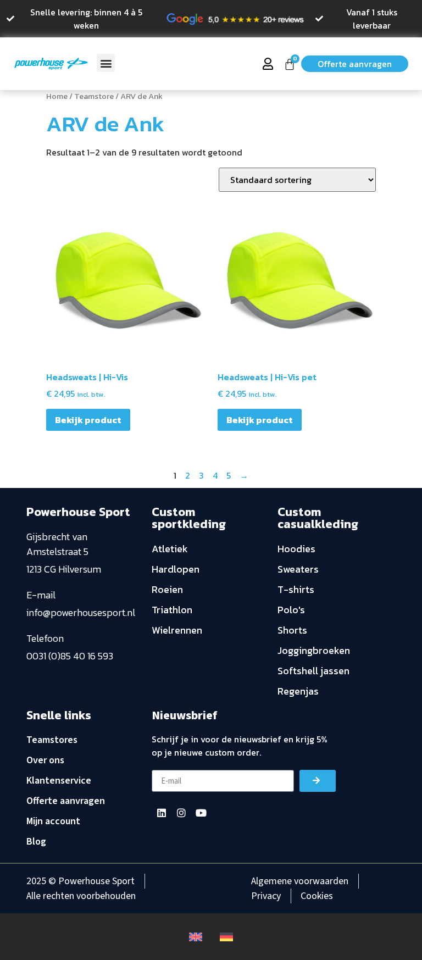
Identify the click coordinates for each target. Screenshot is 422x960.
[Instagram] (181, 813)
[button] (106, 63)
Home (57, 96)
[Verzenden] (317, 781)
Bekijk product (88, 419)
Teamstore (94, 96)
